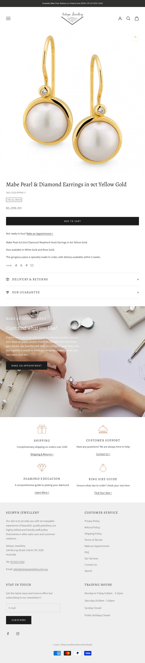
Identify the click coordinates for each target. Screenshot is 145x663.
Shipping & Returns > (42, 454)
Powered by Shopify (83, 644)
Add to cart (72, 221)
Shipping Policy (93, 533)
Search (88, 571)
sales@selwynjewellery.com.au (30, 569)
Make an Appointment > (39, 233)
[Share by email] (31, 265)
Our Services (91, 558)
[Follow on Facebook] (8, 634)
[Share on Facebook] (16, 265)
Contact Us (91, 564)
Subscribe (19, 620)
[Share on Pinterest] (26, 265)
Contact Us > (103, 454)
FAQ (87, 552)
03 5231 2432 (17, 561)
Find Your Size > (103, 492)
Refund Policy (92, 527)
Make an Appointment (27, 365)
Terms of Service (94, 539)
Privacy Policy (92, 521)
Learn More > (42, 492)
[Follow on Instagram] (18, 634)
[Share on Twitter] (21, 265)
